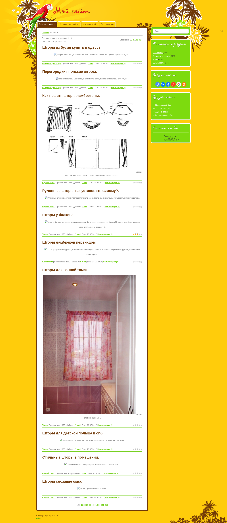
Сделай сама (48, 183)
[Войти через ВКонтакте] (163, 84)
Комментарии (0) (118, 63)
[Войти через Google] (178, 84)
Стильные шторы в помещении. (70, 457)
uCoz (38, 518)
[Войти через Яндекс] (173, 84)
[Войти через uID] (157, 84)
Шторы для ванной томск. (65, 270)
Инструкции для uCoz (163, 115)
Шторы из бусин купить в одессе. (71, 47)
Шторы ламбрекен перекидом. (69, 242)
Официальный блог (162, 105)
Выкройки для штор (51, 63)
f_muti (90, 63)
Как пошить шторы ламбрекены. (71, 96)
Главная (45, 33)
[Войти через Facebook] (168, 84)
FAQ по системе (161, 112)
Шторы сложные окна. (62, 481)
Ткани (45, 234)
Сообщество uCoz (162, 108)
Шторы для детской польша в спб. (72, 433)
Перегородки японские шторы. (69, 72)
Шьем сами (47, 262)
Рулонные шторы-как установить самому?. (80, 191)
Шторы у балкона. (58, 215)
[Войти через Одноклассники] (184, 84)
